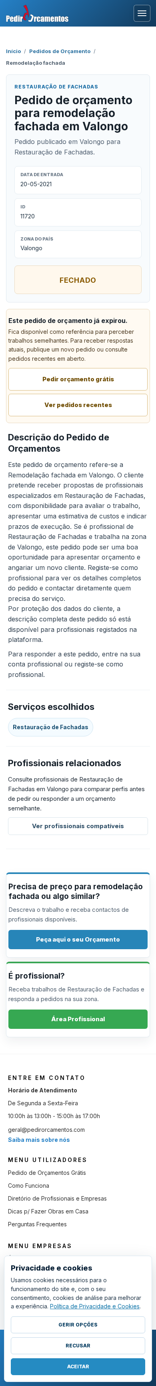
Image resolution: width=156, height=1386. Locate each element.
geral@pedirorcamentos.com (46, 1129)
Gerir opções (78, 1325)
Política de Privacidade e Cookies (95, 1306)
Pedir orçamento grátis (78, 379)
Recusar (78, 1346)
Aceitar (78, 1366)
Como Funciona (28, 1185)
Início (13, 51)
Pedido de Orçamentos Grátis (47, 1172)
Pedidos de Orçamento (59, 51)
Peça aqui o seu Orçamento (78, 939)
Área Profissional (78, 1019)
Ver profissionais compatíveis (78, 826)
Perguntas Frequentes (37, 1224)
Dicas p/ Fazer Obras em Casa (48, 1211)
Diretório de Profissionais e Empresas (57, 1198)
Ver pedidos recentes (78, 405)
